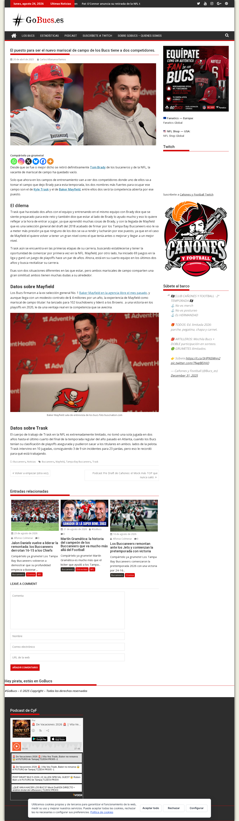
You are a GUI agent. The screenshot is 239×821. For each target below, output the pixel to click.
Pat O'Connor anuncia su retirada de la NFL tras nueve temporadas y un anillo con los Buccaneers (113, 3)
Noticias (31, 461)
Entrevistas (82, 569)
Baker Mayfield (69, 189)
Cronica (31, 574)
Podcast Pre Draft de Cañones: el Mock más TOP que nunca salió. (125, 475)
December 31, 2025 (184, 375)
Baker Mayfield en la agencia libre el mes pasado (113, 293)
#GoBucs (96, 529)
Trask (95, 461)
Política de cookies (101, 812)
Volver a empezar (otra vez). (32, 473)
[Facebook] (43, 161)
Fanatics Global (172, 122)
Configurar (197, 808)
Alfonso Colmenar (23, 538)
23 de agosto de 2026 (25, 533)
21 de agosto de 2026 (75, 529)
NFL (39, 574)
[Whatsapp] (14, 161)
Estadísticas (49, 35)
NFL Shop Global (173, 136)
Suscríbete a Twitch (97, 35)
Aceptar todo (150, 808)
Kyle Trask (41, 189)
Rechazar (174, 808)
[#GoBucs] (14, 35)
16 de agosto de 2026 (124, 534)
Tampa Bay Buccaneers (78, 461)
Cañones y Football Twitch (196, 194)
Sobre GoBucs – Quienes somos (140, 35)
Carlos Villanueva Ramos (53, 59)
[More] (50, 161)
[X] (28, 161)
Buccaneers (19, 461)
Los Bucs (28, 35)
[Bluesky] (35, 161)
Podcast (71, 35)
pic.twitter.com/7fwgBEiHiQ (190, 363)
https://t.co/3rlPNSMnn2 (203, 358)
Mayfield (60, 461)
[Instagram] (21, 161)
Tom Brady (98, 167)
